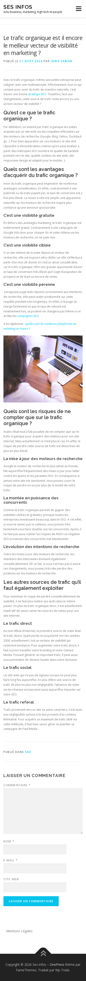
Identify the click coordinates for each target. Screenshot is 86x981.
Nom (8, 841)
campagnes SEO (28, 316)
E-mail (10, 860)
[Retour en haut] (43, 954)
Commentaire (17, 785)
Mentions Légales (19, 931)
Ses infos (17, 7)
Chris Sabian (61, 61)
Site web (11, 879)
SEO (28, 752)
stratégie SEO (37, 94)
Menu (78, 9)
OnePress (57, 964)
